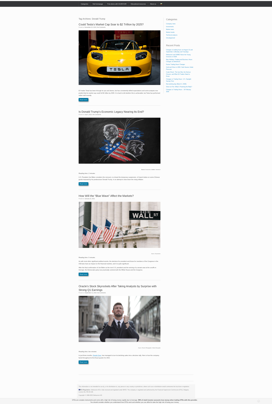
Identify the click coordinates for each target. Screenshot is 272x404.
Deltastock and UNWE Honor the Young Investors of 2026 (178, 56)
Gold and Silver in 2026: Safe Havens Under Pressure (179, 68)
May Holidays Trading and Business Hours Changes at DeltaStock (179, 60)
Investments (170, 26)
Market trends (170, 32)
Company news (171, 24)
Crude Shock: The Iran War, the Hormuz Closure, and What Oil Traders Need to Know (178, 74)
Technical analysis (171, 35)
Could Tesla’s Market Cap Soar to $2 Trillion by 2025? (111, 24)
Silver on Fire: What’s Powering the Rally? (179, 87)
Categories (84, 4)
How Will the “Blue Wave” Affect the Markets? (106, 195)
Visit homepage (98, 4)
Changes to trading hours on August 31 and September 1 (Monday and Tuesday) (179, 51)
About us (153, 4)
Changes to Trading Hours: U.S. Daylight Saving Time (178, 80)
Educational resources (138, 4)
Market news (170, 29)
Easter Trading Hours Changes (175, 64)
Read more (83, 99)
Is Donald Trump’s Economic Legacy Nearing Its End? (111, 111)
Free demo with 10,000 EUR (116, 4)
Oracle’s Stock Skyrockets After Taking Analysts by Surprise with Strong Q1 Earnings (118, 288)
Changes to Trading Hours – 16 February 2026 (178, 91)
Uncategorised (170, 38)
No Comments (101, 27)
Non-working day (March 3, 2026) (176, 84)
